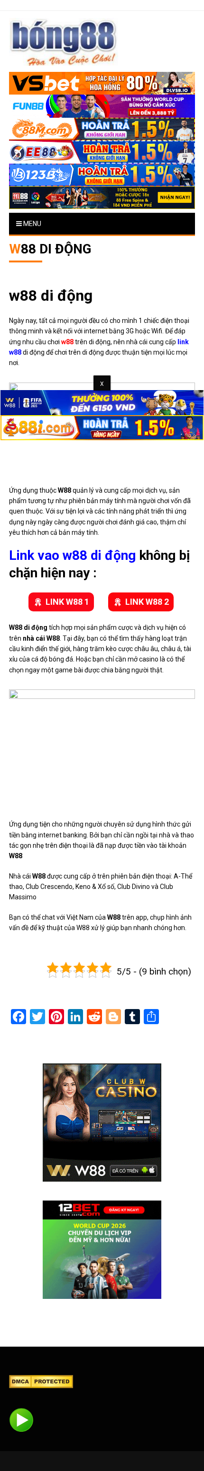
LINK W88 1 (67, 602)
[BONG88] (63, 42)
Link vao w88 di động (72, 555)
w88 (67, 342)
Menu (31, 223)
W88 (39, 876)
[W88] (102, 1122)
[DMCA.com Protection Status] (41, 1381)
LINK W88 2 (147, 602)
